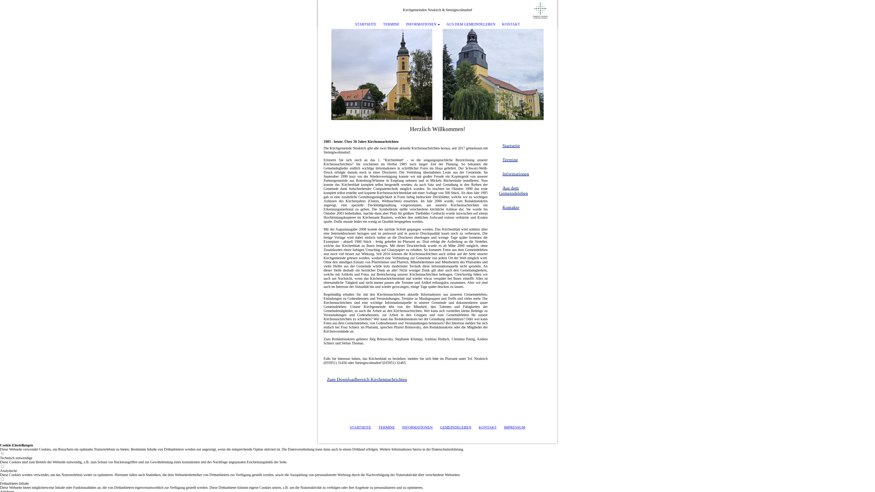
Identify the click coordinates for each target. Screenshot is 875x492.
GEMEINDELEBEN (455, 427)
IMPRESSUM (514, 427)
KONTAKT (488, 427)
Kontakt (511, 24)
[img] (540, 10)
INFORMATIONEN (417, 427)
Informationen (421, 24)
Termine (391, 24)
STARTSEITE (360, 427)
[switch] (2, 454)
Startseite (365, 24)
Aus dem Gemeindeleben (470, 24)
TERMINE (386, 427)
